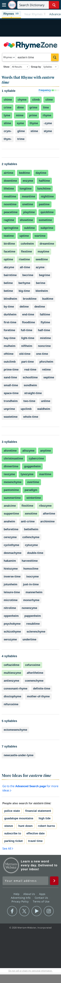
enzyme (28, 180)
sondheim (30, 385)
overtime (33, 482)
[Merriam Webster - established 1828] (12, 5)
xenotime (31, 513)
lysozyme (27, 474)
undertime (29, 639)
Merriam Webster (11, 865)
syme (20, 123)
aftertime (49, 513)
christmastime (13, 458)
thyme (34, 123)
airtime (8, 172)
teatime (9, 235)
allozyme (28, 450)
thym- (8, 139)
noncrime (44, 346)
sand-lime (10, 377)
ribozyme (45, 505)
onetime (27, 204)
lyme (7, 115)
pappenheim (32, 615)
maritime (45, 474)
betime (8, 290)
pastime (44, 204)
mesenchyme (12, 482)
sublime (29, 228)
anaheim (9, 521)
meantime (28, 196)
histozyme (11, 568)
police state (12, 810)
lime (46, 107)
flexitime (27, 505)
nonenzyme (29, 608)
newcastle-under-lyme (18, 755)
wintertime (33, 497)
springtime (11, 228)
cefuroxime (32, 665)
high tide (44, 818)
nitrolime (10, 608)
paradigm (31, 490)
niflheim (26, 346)
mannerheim (34, 592)
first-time (10, 322)
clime (49, 99)
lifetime (9, 188)
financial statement (38, 810)
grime (33, 107)
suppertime (11, 513)
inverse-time (12, 576)
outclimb (10, 361)
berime (40, 283)
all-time (25, 267)
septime (48, 377)
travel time (35, 841)
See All (6, 848)
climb (36, 99)
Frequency (45, 90)
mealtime (10, 196)
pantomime (11, 490)
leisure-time (12, 592)
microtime (10, 600)
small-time (11, 385)
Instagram (49, 911)
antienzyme (11, 680)
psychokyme (12, 623)
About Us (29, 894)
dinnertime (11, 466)
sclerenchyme (36, 631)
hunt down (25, 826)
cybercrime (36, 458)
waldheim (43, 409)
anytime (45, 450)
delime (24, 306)
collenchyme (30, 537)
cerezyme (10, 537)
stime (34, 131)
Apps (42, 894)
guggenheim (32, 466)
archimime (47, 521)
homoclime (30, 568)
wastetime (10, 416)
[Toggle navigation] (4, 5)
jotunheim (10, 584)
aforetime (10, 450)
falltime (45, 314)
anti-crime (28, 521)
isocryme (32, 576)
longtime (26, 188)
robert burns (46, 826)
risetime (24, 259)
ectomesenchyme (15, 729)
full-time (26, 330)
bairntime (10, 275)
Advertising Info (21, 897)
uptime (24, 235)
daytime (41, 172)
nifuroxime (11, 704)
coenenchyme (34, 680)
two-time (29, 401)
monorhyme (31, 600)
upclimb (26, 409)
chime (8, 99)
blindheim (10, 298)
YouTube (37, 911)
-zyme (48, 123)
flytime (45, 322)
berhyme (24, 283)
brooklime (29, 298)
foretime (9, 330)
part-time (27, 361)
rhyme (47, 115)
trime (20, 139)
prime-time (11, 369)
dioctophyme (12, 696)
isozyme (9, 474)
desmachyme (12, 553)
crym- (8, 131)
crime (7, 107)
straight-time (33, 393)
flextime (26, 251)
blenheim (42, 290)
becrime (27, 275)
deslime (39, 306)
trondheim (11, 401)
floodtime (28, 322)
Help (17, 894)
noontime (10, 204)
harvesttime (30, 560)
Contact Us (42, 897)
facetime (9, 251)
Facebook (12, 911)
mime (19, 115)
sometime (45, 220)
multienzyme (12, 672)
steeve (8, 826)
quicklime (47, 212)
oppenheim (11, 615)
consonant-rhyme (15, 688)
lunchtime (44, 188)
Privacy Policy (21, 901)
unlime (45, 401)
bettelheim (31, 529)
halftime (44, 180)
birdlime (9, 243)
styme (48, 131)
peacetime (10, 212)
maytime (43, 251)
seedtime (42, 259)
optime (8, 259)
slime (7, 123)
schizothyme (12, 631)
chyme (22, 99)
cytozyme (31, 545)
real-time (30, 369)
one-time (42, 353)
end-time (28, 314)
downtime (10, 180)
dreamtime (47, 243)
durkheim (10, 314)
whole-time (30, 416)
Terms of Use (41, 901)
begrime (44, 275)
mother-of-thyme (38, 696)
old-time (24, 353)
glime (21, 131)
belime (8, 283)
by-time (9, 306)
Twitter (24, 911)
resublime (33, 623)
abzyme (9, 267)
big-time (24, 290)
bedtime (24, 172)
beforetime (11, 529)
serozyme (10, 639)
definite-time (41, 688)
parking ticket (13, 841)
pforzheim (46, 361)
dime (20, 107)
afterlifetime (35, 672)
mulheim (9, 346)
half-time (44, 330)
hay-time (9, 338)
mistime (45, 338)
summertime (12, 497)
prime (33, 115)
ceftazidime (11, 665)
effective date (35, 833)
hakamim (10, 560)
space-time (11, 393)
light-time (27, 338)
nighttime (47, 196)
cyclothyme (11, 545)
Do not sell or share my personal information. (30, 970)
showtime (26, 220)
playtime (29, 212)
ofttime (8, 353)
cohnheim (27, 243)
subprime (46, 228)
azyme (40, 267)
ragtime (9, 220)
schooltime (30, 377)
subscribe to (12, 833)
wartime (40, 235)
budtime (47, 298)
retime (46, 369)
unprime (9, 409)
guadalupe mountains (18, 818)
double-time (35, 553)
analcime (10, 505)
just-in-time (31, 584)
